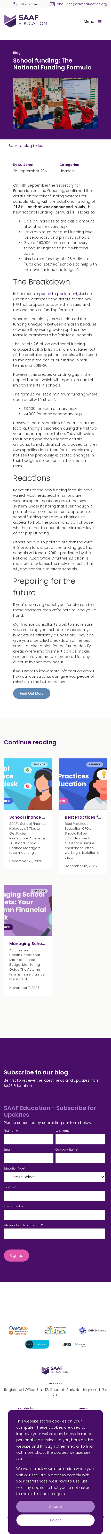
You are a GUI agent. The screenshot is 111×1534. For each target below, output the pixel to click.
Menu (89, 21)
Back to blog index (26, 145)
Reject (55, 1520)
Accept (55, 1506)
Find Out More (32, 693)
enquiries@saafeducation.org (82, 4)
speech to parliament (57, 293)
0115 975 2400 (31, 4)
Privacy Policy (35, 1458)
